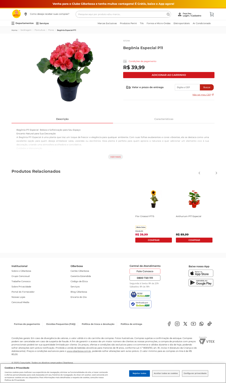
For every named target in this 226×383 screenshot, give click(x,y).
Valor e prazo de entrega (148, 87)
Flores (51, 30)
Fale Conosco (145, 271)
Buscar (206, 87)
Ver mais (115, 157)
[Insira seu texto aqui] (201, 324)
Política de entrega (131, 324)
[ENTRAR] (192, 15)
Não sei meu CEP (201, 94)
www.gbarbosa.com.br (79, 351)
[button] (46, 14)
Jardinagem (26, 30)
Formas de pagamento (27, 324)
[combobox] (123, 14)
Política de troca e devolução (98, 324)
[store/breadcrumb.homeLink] (14, 30)
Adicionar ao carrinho (169, 75)
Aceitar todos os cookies (166, 373)
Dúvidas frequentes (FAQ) (60, 324)
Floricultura (40, 30)
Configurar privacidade (195, 373)
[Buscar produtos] (168, 14)
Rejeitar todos (139, 373)
